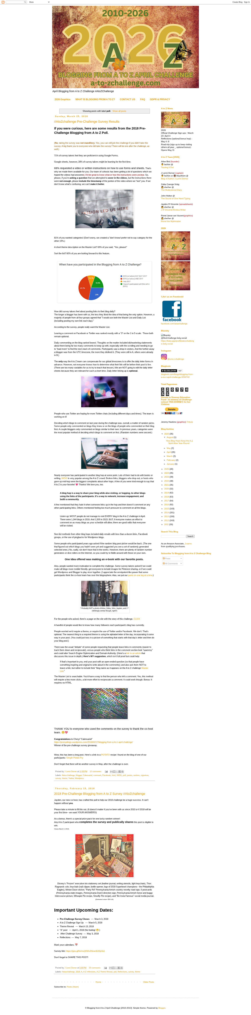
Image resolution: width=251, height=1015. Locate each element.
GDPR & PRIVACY (160, 99)
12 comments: (96, 772)
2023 (167, 477)
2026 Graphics (62, 99)
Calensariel (87, 775)
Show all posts (119, 111)
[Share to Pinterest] (122, 771)
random (136, 775)
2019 (167, 492)
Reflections (122, 972)
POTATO (105, 754)
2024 (167, 473)
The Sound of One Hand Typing (175, 198)
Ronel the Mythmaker (171, 221)
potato (129, 775)
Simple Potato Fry (74, 758)
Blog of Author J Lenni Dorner (174, 178)
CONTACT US (127, 99)
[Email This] (111, 771)
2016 (167, 504)
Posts (167, 558)
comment (97, 775)
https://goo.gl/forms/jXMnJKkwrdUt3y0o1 (85, 951)
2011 (166, 524)
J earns (188, 543)
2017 (167, 500)
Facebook (106, 775)
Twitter (71, 778)
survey (58, 778)
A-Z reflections (89, 972)
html (113, 775)
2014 (167, 512)
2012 (167, 520)
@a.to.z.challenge (175, 359)
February (171, 460)
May (169, 448)
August (170, 437)
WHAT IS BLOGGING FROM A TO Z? (95, 99)
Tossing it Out (167, 167)
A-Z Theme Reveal (104, 972)
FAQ (142, 99)
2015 (167, 508)
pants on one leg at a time (140, 575)
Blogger (161, 1008)
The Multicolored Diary (171, 190)
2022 (167, 481)
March (170, 456)
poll (124, 775)
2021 (167, 485)
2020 (167, 489)
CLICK (137, 619)
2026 (167, 434)
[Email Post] (106, 772)
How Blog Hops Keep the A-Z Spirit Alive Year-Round (179, 442)
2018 (78, 972)
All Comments (171, 563)
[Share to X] (116, 771)
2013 (167, 516)
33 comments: (95, 968)
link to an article (133, 653)
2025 (167, 469)
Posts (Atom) (73, 987)
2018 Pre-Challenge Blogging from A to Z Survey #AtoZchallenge (99, 794)
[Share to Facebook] (119, 771)
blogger (79, 775)
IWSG (64, 478)
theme (64, 778)
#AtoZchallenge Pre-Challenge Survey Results (86, 121)
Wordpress (79, 778)
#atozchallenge (68, 775)
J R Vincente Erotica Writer (173, 210)
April (169, 452)
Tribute (190, 422)
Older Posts (148, 982)
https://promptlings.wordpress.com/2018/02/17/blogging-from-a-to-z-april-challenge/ (93, 742)
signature (144, 775)
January (171, 464)
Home (98, 982)
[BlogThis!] (114, 771)
